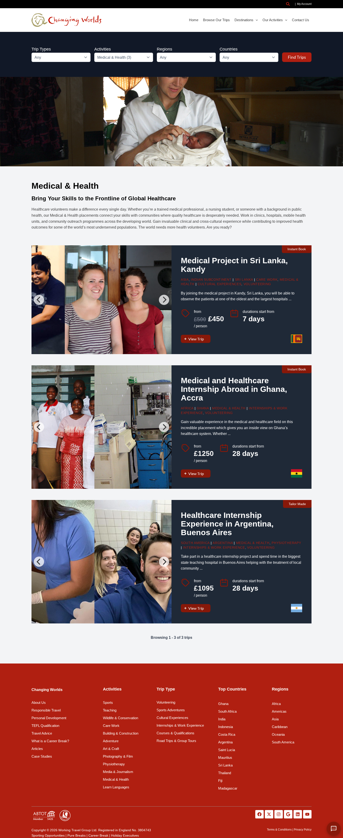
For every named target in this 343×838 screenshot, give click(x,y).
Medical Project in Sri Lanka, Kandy (234, 265)
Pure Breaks (76, 835)
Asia (185, 279)
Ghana (203, 408)
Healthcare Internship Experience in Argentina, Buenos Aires (227, 524)
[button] (288, 4)
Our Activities (272, 20)
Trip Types (41, 49)
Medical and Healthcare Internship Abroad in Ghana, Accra (234, 389)
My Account (304, 4)
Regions (164, 49)
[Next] (164, 300)
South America (195, 543)
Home (193, 20)
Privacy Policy (303, 829)
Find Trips (297, 57)
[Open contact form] (334, 829)
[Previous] (39, 300)
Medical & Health (228, 408)
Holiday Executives (125, 835)
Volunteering (257, 284)
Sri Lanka (244, 279)
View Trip (196, 339)
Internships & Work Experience (214, 547)
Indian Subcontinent (211, 279)
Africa (187, 408)
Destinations (243, 20)
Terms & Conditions (279, 829)
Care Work (266, 279)
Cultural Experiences (219, 284)
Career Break (98, 835)
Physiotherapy (286, 543)
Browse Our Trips (216, 20)
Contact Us (300, 20)
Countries (229, 49)
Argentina (223, 543)
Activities (102, 49)
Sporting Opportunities (48, 835)
